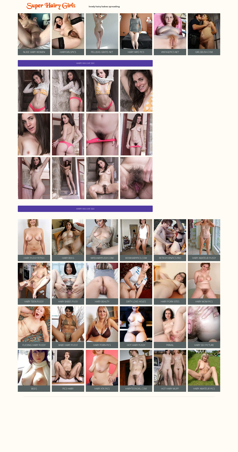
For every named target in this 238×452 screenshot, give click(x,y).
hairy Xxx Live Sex (85, 63)
